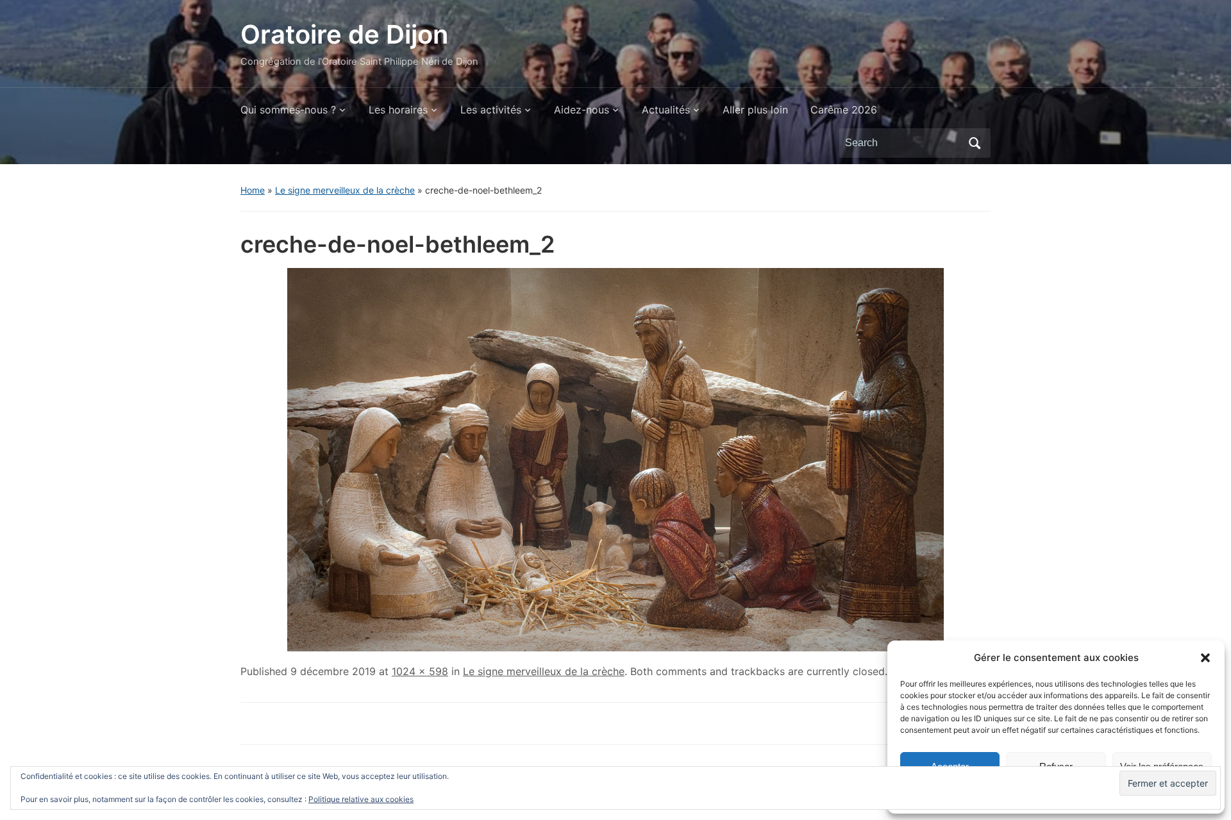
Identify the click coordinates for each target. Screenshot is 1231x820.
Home (252, 190)
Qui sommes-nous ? (288, 109)
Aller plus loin (755, 109)
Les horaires (398, 109)
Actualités (666, 109)
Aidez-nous (581, 109)
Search (974, 143)
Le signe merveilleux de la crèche (345, 190)
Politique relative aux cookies (361, 799)
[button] (1205, 657)
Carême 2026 (843, 109)
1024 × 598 (420, 671)
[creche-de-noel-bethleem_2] (615, 458)
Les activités (490, 109)
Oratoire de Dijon (344, 34)
